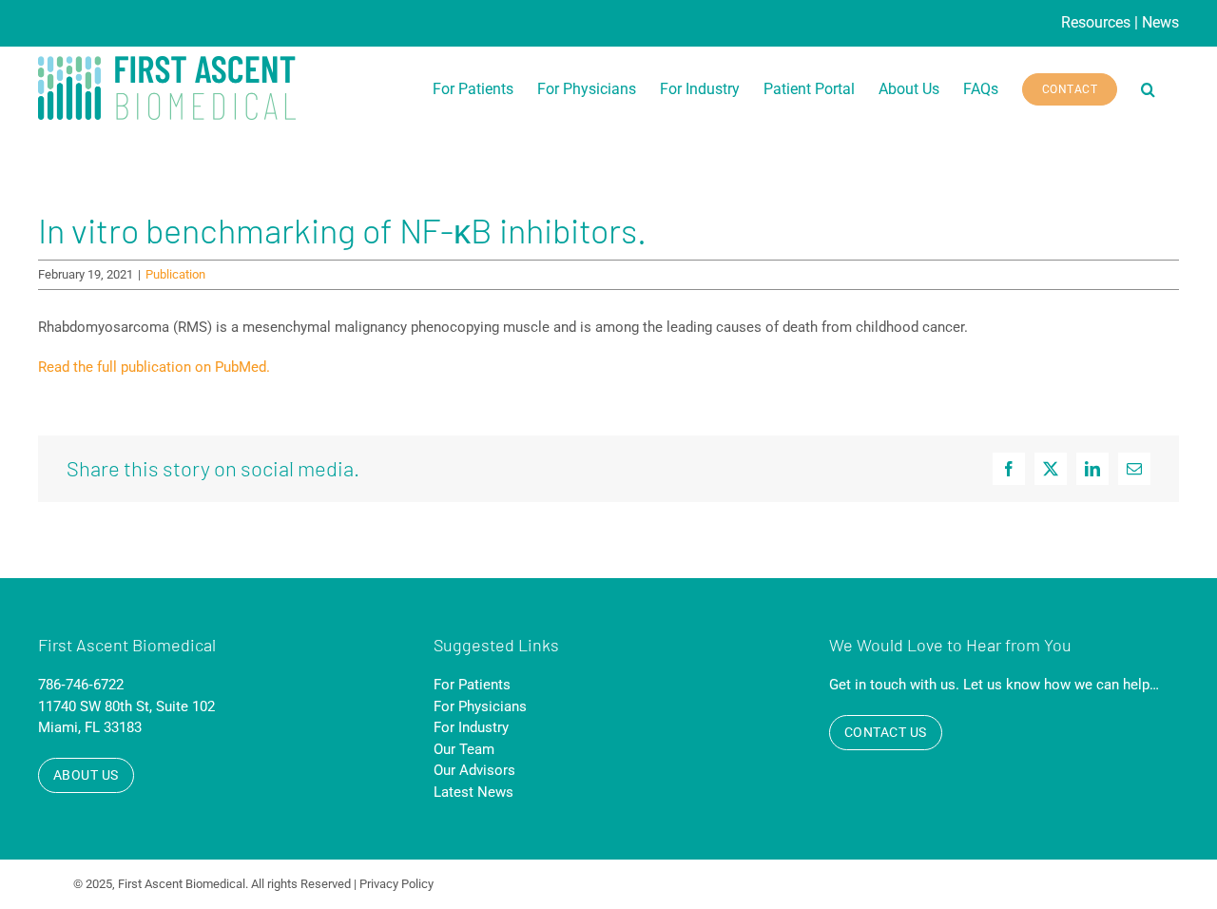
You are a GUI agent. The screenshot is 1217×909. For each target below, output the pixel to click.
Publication (175, 274)
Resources (1095, 22)
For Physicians (480, 706)
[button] (1148, 89)
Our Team (464, 749)
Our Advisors (474, 770)
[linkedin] (1136, 884)
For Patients (472, 684)
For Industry (471, 727)
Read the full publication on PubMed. (154, 367)
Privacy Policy (396, 884)
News (1160, 22)
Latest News (473, 792)
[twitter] (1102, 884)
